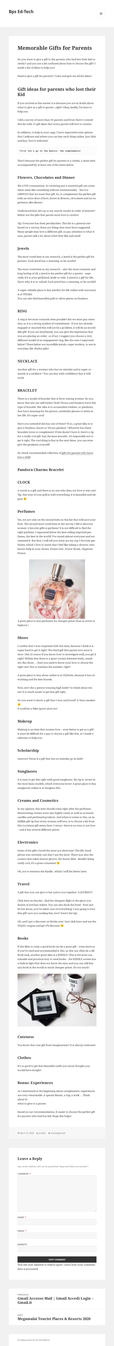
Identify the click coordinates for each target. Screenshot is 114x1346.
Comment (24, 1173)
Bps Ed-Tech (21, 11)
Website (22, 1244)
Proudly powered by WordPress (34, 1340)
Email (22, 1230)
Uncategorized (58, 1133)
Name (22, 1217)
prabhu (42, 1133)
